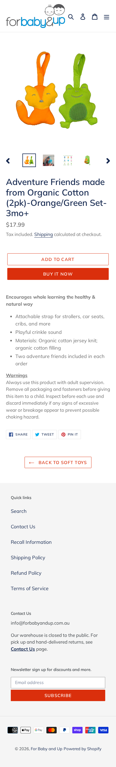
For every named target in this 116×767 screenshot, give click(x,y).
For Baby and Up (46, 748)
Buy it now (58, 274)
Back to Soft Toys (62, 462)
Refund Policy (26, 573)
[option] (29, 160)
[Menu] (106, 16)
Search (19, 511)
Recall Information (31, 542)
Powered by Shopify (82, 748)
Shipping (43, 234)
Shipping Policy (28, 557)
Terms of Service (30, 588)
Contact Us (23, 526)
